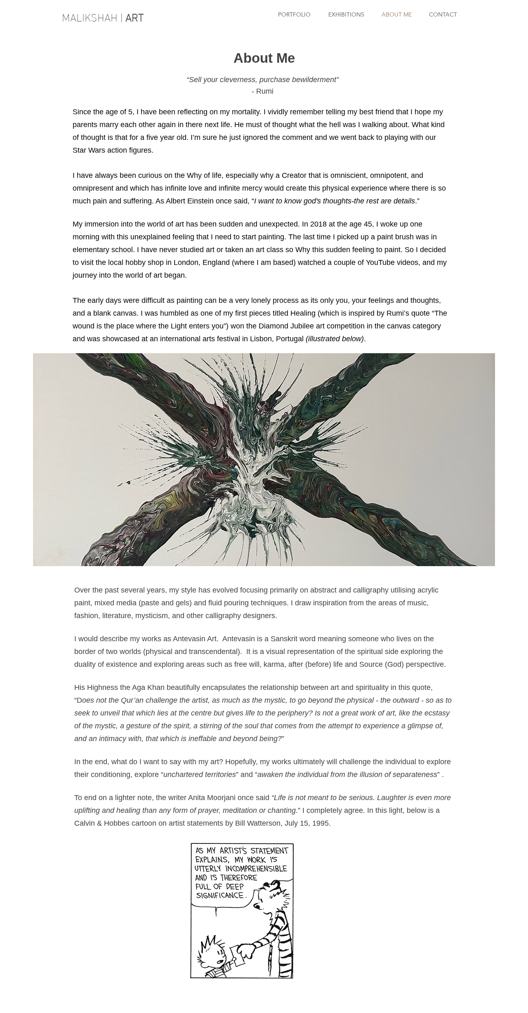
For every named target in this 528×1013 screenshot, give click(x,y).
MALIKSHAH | (104, 16)
